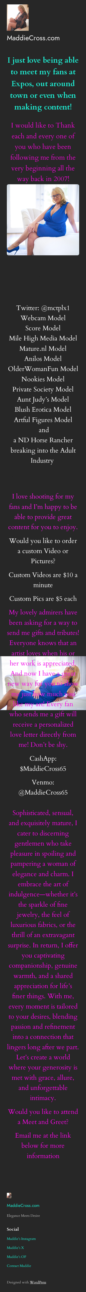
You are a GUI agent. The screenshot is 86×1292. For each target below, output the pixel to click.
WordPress (38, 1282)
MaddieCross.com (33, 38)
